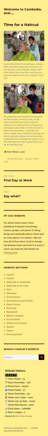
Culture (10, 278)
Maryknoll (11, 312)
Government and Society (19, 300)
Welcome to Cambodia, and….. (16, 428)
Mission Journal (14, 315)
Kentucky (11, 308)
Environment (13, 297)
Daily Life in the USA (17, 285)
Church (10, 274)
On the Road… (13, 319)
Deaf (6, 161)
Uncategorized (14, 334)
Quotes (10, 326)
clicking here (10, 252)
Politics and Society (16, 323)
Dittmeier (11, 293)
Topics (9, 330)
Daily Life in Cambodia (18, 282)
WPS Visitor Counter (23, 416)
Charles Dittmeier (15, 159)
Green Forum (13, 304)
